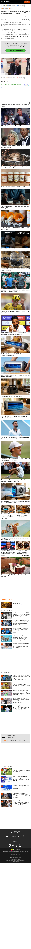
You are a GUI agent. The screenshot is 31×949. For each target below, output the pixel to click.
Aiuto (20, 857)
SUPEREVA (18, 854)
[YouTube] (13, 846)
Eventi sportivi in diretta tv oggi (17, 740)
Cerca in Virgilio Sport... (14, 836)
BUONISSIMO (13, 854)
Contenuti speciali (6, 839)
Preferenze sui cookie (14, 857)
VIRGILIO (8, 851)
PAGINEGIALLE (13, 851)
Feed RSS (27, 839)
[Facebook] (10, 846)
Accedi (27, 1)
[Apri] (2, 2)
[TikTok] (16, 846)
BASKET (12, 8)
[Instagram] (20, 846)
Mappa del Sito (21, 839)
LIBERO (4, 851)
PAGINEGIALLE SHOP (20, 851)
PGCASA (26, 851)
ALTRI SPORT (6, 8)
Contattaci (14, 839)
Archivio (15, 841)
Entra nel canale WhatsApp (16, 50)
